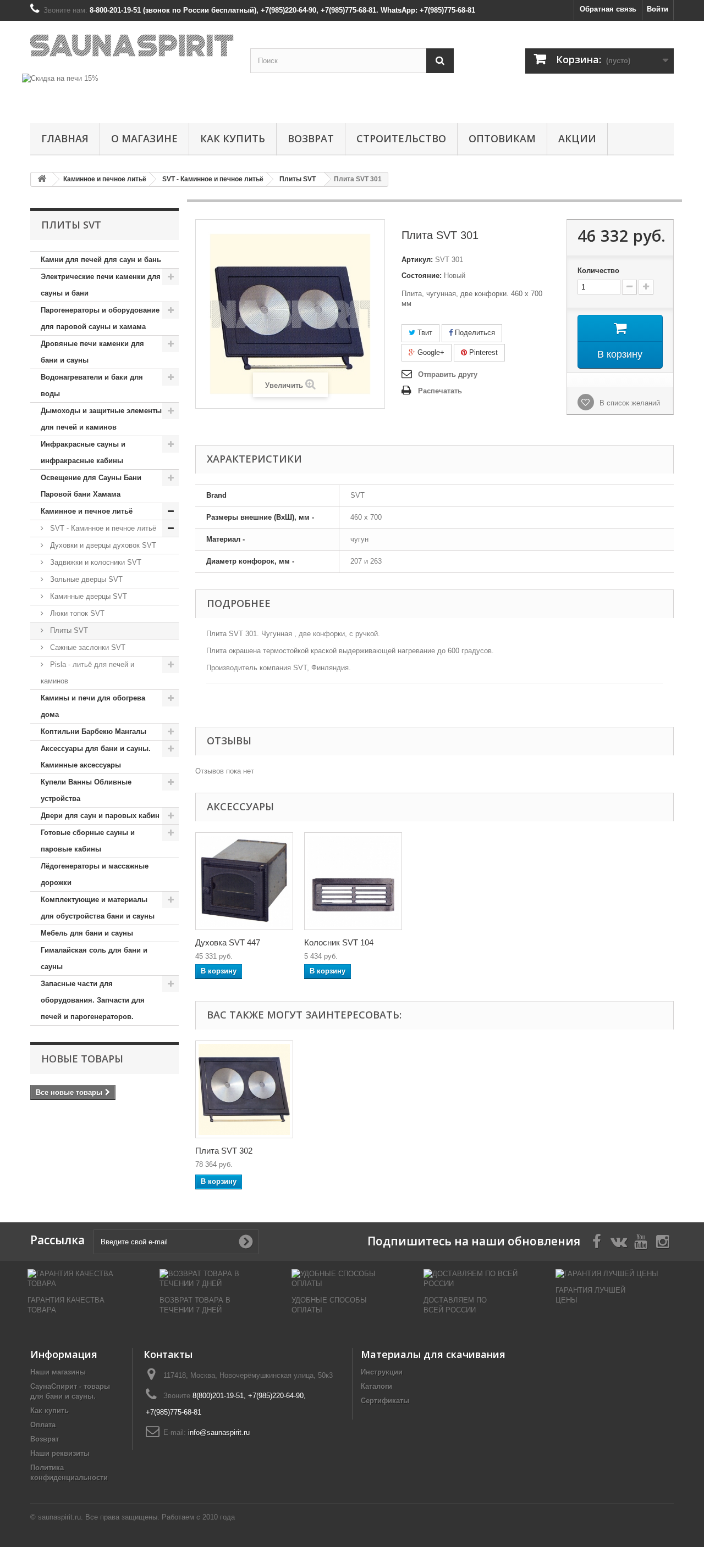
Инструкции (382, 1372)
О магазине (144, 138)
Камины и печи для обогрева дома (93, 706)
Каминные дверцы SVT (87, 596)
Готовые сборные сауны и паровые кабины (88, 840)
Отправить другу (447, 374)
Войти (657, 9)
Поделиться (474, 333)
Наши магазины (58, 1372)
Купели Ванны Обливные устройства (86, 790)
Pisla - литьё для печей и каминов (87, 672)
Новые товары (82, 1058)
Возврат (311, 138)
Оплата (43, 1425)
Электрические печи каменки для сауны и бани (101, 284)
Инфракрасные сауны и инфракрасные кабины (83, 452)
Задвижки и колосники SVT (94, 562)
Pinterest (482, 352)
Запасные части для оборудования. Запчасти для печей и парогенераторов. (93, 1000)
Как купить (232, 138)
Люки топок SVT (76, 613)
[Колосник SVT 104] (353, 881)
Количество (598, 270)
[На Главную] (41, 179)
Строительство (401, 138)
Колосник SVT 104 (338, 942)
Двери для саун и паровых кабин (100, 815)
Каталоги (376, 1386)
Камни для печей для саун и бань (101, 259)
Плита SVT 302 (223, 1150)
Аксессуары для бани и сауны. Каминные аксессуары (96, 756)
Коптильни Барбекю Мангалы (93, 731)
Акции (577, 138)
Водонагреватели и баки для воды (92, 385)
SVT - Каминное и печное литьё (102, 528)
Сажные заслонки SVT (86, 647)
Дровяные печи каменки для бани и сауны (92, 352)
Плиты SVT (68, 630)
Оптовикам (502, 138)
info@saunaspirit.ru (219, 1432)
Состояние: (422, 275)
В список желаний (628, 403)
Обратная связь (608, 9)
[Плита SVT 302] (244, 1089)
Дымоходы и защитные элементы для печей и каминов (101, 419)
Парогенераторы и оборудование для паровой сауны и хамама (100, 318)
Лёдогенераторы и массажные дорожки (94, 874)
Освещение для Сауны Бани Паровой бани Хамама (91, 486)
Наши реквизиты (60, 1453)
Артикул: (417, 259)
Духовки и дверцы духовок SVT (102, 545)
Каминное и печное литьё (87, 511)
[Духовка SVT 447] (244, 881)
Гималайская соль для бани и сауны (94, 958)
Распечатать (440, 391)
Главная (65, 138)
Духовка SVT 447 (227, 942)
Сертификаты (385, 1400)
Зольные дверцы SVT (85, 579)
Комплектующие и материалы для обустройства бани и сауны (98, 907)
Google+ (429, 352)
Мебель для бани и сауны (87, 933)
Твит (423, 333)
